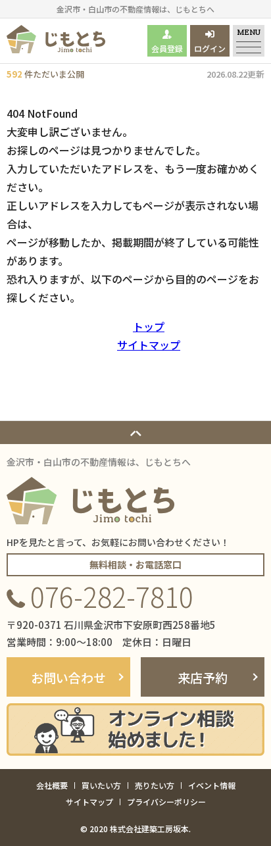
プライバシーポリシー (166, 801)
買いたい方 (101, 785)
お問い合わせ (68, 677)
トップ (148, 326)
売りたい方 (154, 785)
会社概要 (52, 785)
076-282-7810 (111, 596)
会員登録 (167, 48)
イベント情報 (211, 785)
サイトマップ (148, 345)
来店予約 (203, 677)
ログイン (210, 48)
